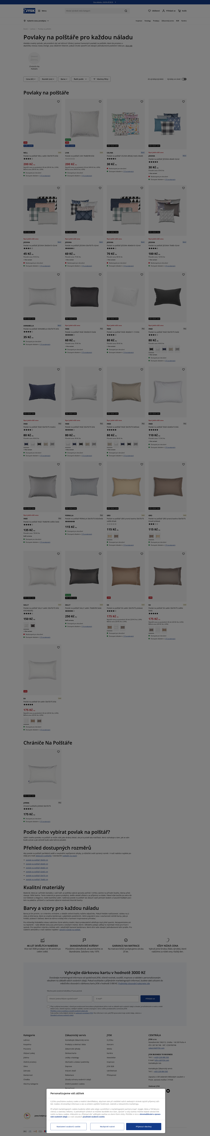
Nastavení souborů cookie (68, 1126)
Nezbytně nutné (107, 1126)
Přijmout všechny (144, 1126)
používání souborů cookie (94, 1117)
